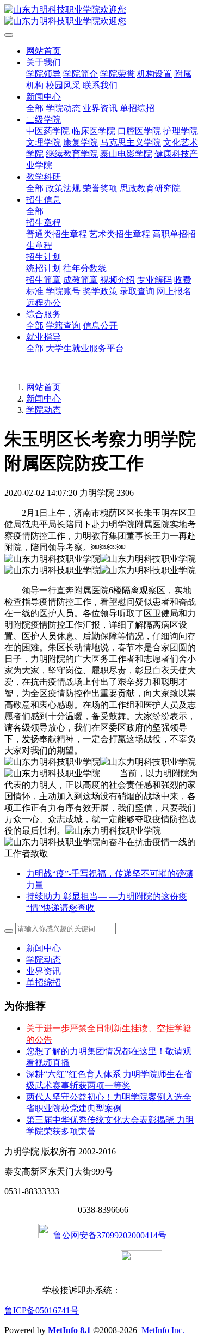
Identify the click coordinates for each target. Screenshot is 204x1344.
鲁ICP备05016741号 (41, 1310)
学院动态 (43, 410)
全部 (35, 108)
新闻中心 (43, 398)
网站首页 (43, 51)
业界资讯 (43, 971)
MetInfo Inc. (162, 1330)
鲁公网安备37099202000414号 (109, 1235)
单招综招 (43, 982)
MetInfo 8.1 (69, 1330)
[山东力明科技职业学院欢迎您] (102, 15)
